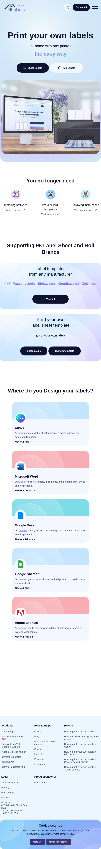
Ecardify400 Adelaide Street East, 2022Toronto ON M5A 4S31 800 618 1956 (14, 807)
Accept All (37, 842)
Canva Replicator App (13, 767)
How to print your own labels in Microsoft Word (80, 753)
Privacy (5, 787)
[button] (95, 7)
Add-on (23, 530)
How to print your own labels (79, 731)
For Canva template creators (44, 742)
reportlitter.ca (41, 782)
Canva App (8, 731)
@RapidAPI (8, 762)
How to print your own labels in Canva (80, 745)
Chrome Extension (11, 757)
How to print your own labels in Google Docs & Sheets (80, 760)
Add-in (22, 481)
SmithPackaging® (57, 283)
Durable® (81, 283)
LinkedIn (38, 754)
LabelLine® (18, 283)
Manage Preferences (59, 842)
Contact (38, 731)
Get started (81, 7)
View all (50, 299)
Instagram (39, 764)
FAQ (36, 736)
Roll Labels (68, 68)
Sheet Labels (34, 68)
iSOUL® (35, 283)
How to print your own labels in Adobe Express (80, 768)
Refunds (5, 797)
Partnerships (8, 792)
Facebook (39, 759)
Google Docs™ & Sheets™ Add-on (11, 745)
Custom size (34, 351)
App (21, 433)
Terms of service (10, 782)
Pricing (38, 749)
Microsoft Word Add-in (13, 736)
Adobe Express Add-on (14, 752)
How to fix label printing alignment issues (82, 737)
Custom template (64, 351)
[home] (14, 7)
